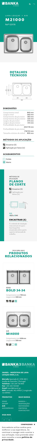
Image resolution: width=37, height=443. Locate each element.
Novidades (23, 406)
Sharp (5, 403)
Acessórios (7, 408)
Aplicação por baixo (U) (17, 193)
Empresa (22, 408)
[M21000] (18, 44)
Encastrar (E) (17, 189)
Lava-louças (12, 15)
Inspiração (24, 403)
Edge (4, 401)
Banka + (22, 401)
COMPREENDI (27, 424)
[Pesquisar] (30, 4)
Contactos (23, 410)
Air (26, 15)
